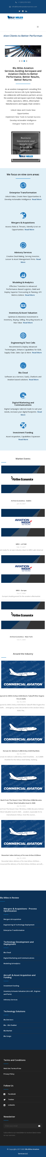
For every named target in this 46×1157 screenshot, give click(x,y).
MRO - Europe (21, 590)
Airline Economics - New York (21, 637)
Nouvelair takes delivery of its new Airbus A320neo (21, 855)
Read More (37, 199)
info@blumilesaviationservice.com (24, 6)
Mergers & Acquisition (12, 919)
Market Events (23, 458)
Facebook (12, 1094)
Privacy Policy (9, 1074)
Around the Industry (23, 653)
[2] (22, 61)
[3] (24, 61)
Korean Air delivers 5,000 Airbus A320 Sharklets (21, 751)
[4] (26, 61)
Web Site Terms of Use (12, 1068)
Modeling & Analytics (12, 963)
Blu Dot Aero (8, 1020)
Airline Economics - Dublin (21, 501)
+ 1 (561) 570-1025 (24, 2)
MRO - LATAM (21, 544)
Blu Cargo (7, 1036)
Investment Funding (11, 986)
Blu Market (8, 1031)
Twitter (11, 1099)
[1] (19, 61)
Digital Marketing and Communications (19, 958)
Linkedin (11, 1105)
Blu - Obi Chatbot (10, 1025)
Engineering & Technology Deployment (19, 925)
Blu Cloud (7, 952)
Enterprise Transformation (14, 930)
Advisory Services (10, 1000)
